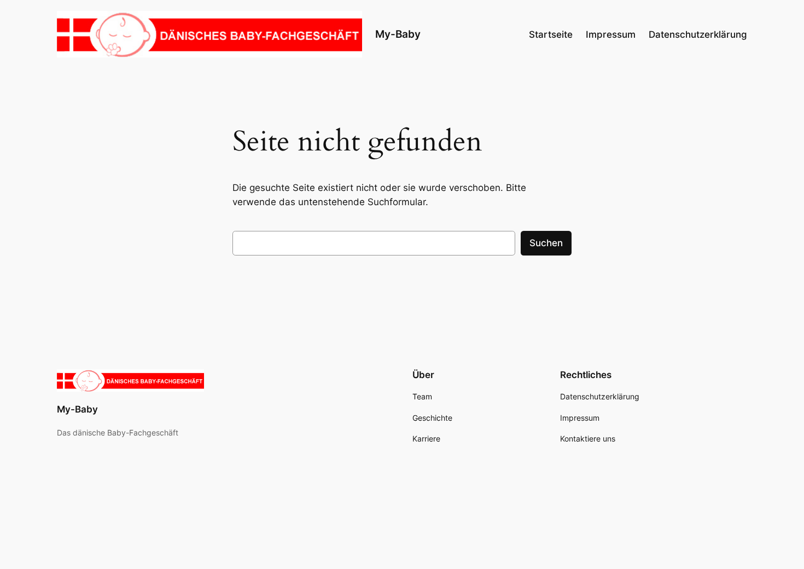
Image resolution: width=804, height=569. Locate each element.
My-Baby (398, 33)
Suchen (546, 242)
